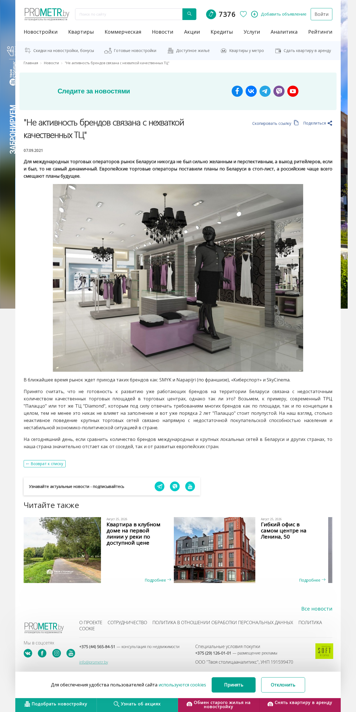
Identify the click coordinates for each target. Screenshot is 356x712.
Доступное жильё (193, 50)
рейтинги (320, 31)
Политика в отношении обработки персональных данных (222, 622)
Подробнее (156, 580)
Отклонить (283, 685)
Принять (233, 685)
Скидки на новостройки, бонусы (63, 50)
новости (162, 31)
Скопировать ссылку (272, 123)
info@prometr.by (93, 662)
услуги (252, 31)
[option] (101, 550)
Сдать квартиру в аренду (307, 50)
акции (192, 31)
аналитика (284, 31)
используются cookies (182, 685)
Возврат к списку (47, 463)
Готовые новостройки (135, 50)
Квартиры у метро (246, 50)
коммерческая (123, 31)
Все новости (316, 608)
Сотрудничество (127, 622)
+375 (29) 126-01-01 (236, 653)
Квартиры (81, 31)
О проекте (90, 622)
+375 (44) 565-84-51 (129, 646)
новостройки (41, 31)
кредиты (222, 31)
